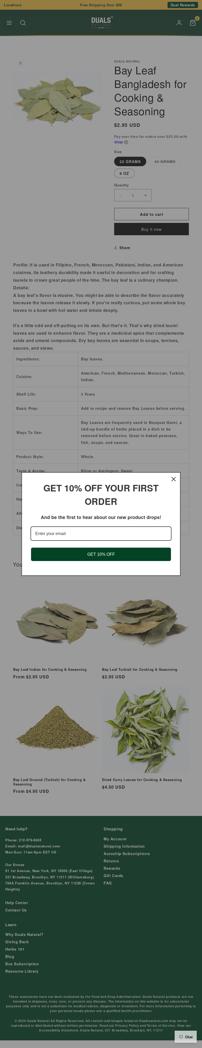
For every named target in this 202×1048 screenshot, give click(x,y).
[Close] (173, 479)
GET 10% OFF (101, 554)
